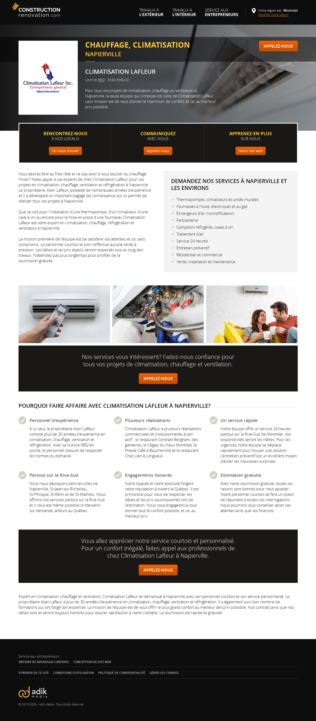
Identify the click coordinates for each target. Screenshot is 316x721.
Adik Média (46, 704)
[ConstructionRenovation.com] (36, 10)
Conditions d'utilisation (73, 673)
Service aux (221, 14)
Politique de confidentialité (121, 673)
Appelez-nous (278, 46)
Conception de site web (92, 662)
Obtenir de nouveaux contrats (44, 662)
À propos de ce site (34, 673)
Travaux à (151, 14)
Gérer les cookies (164, 672)
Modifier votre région (275, 15)
